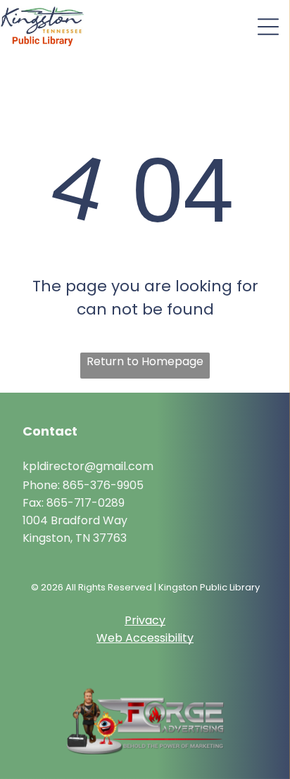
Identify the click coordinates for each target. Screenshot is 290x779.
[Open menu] (268, 26)
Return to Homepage (145, 361)
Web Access (130, 638)
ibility (179, 638)
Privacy (145, 620)
